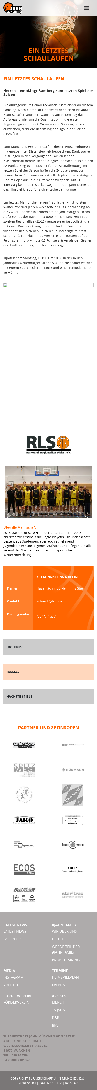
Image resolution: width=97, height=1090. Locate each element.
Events (58, 985)
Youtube (11, 985)
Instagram (13, 977)
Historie (59, 939)
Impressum (27, 1083)
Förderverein (16, 1002)
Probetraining (66, 959)
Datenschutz (50, 1083)
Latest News (14, 931)
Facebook (12, 939)
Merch (58, 1002)
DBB (55, 1017)
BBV (55, 1025)
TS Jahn (58, 1009)
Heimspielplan (65, 977)
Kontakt (72, 1083)
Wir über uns (64, 931)
